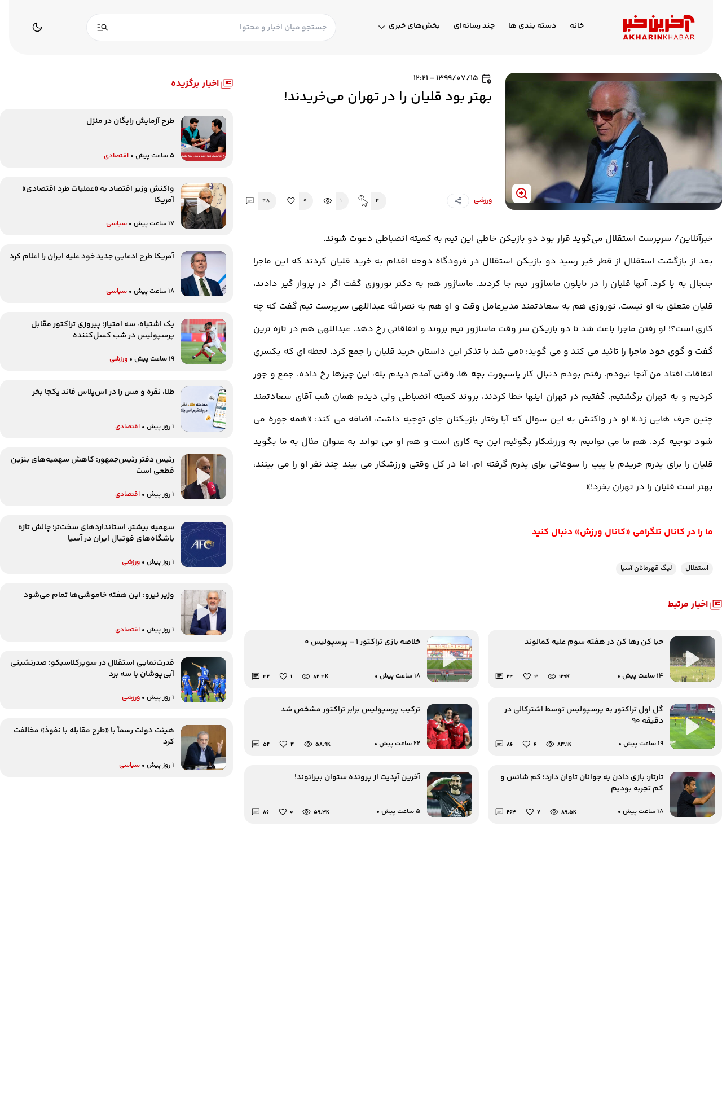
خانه (577, 26)
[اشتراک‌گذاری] (458, 201)
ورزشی (483, 200)
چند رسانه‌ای (474, 26)
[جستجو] (102, 27)
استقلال (696, 568)
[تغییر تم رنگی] (37, 27)
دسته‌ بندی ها (532, 26)
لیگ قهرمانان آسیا (646, 568)
